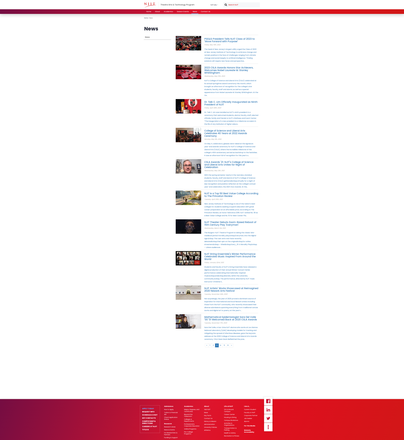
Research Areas (169, 427)
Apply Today (148, 409)
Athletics (207, 430)
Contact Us (205, 11)
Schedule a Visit (149, 415)
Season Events (183, 11)
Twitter (268, 418)
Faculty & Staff (249, 412)
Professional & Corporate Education (191, 425)
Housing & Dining (230, 417)
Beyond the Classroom (188, 415)
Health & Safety (230, 433)
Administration (209, 424)
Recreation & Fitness (231, 436)
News (195, 11)
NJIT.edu (214, 5)
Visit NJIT (207, 409)
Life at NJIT (228, 406)
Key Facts (207, 415)
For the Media (249, 426)
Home (148, 11)
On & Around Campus (229, 410)
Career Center (229, 414)
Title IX (145, 430)
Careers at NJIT (149, 426)
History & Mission (210, 421)
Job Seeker (248, 418)
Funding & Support (171, 438)
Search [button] (225, 5)
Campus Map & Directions (149, 422)
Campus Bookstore (231, 420)
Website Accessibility (249, 431)
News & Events (169, 430)
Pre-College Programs (188, 433)
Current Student (250, 409)
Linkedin (268, 410)
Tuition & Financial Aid (171, 413)
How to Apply (169, 409)
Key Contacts (149, 418)
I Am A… (247, 406)
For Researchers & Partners (170, 434)
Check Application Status (170, 418)
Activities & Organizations (229, 424)
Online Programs (190, 429)
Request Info (148, 412)
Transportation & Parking (230, 429)
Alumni (246, 421)
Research (168, 424)
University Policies (210, 427)
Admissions (168, 406)
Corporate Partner (250, 415)
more (268, 427)
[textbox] (241, 4)
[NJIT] (150, 5)
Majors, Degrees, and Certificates (191, 410)
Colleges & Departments (189, 420)
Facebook (268, 401)
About (157, 11)
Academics (168, 11)
